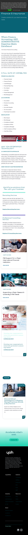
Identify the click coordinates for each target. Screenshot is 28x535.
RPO (17, 485)
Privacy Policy (8, 526)
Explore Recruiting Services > (11, 209)
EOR (17, 487)
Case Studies (19, 501)
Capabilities (8, 474)
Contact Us (14, 440)
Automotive (8, 496)
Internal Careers (9, 510)
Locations (7, 513)
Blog (17, 496)
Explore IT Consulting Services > (12, 233)
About (6, 507)
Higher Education (9, 501)
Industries (7, 493)
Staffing (17, 480)
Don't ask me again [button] (17, 10)
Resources (18, 493)
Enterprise (18, 482)
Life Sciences (8, 499)
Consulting (18, 477)
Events (17, 504)
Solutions (18, 474)
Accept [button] (9, 10)
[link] (14, 253)
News (17, 499)
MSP (17, 490)
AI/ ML (6, 504)
